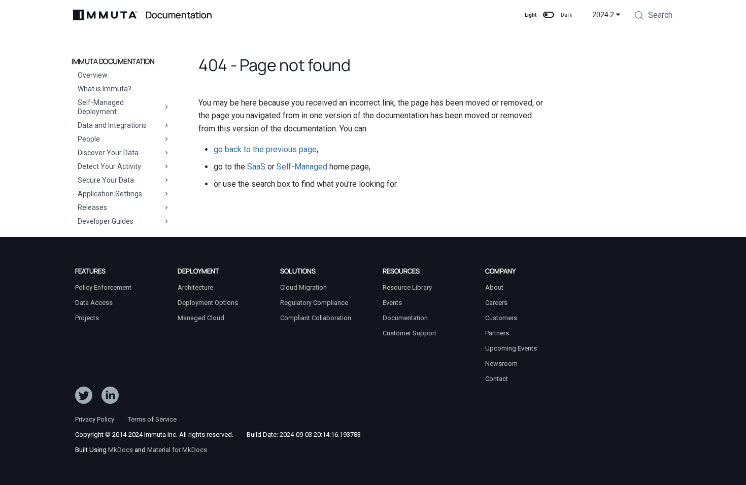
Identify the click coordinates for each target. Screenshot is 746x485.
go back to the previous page (265, 149)
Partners (497, 333)
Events (392, 302)
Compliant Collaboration (315, 318)
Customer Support (409, 333)
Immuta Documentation (113, 61)
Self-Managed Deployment (101, 107)
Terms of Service (152, 419)
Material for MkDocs (177, 450)
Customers (501, 318)
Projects (87, 318)
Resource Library (407, 287)
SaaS (256, 166)
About (494, 287)
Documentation (405, 318)
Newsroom (501, 363)
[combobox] (653, 16)
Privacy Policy (94, 419)
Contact (496, 379)
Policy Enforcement (103, 287)
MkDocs (120, 450)
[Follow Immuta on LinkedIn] (110, 397)
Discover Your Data (108, 153)
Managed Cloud (201, 318)
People (89, 139)
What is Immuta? (104, 89)
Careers (496, 302)
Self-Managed (302, 166)
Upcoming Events (511, 348)
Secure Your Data (106, 180)
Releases (92, 207)
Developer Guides (105, 221)
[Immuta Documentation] (105, 15)
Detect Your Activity (109, 166)
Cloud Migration (303, 287)
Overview (93, 75)
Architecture (195, 287)
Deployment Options (208, 302)
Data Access (94, 302)
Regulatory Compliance (314, 302)
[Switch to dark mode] (548, 15)
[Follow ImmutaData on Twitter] (83, 397)
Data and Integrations (112, 125)
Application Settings (110, 194)
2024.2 (603, 15)
